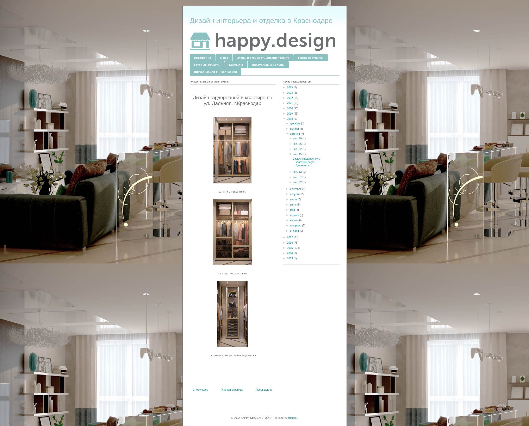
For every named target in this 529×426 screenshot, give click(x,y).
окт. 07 (298, 177)
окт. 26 (298, 143)
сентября (296, 188)
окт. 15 (298, 154)
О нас (224, 57)
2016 (290, 242)
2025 (290, 87)
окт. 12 (298, 171)
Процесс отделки (311, 57)
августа (295, 194)
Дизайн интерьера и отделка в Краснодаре (261, 20)
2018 (290, 118)
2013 (290, 258)
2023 (290, 92)
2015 (290, 247)
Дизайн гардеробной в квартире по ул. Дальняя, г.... (306, 162)
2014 (290, 253)
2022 (290, 97)
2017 (290, 237)
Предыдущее (264, 389)
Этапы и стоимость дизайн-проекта (263, 57)
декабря (295, 123)
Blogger (292, 417)
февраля (296, 225)
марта (294, 220)
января (295, 230)
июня (293, 204)
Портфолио (202, 57)
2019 (290, 113)
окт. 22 (298, 149)
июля (294, 199)
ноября (295, 128)
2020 (290, 108)
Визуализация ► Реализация (215, 71)
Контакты (236, 64)
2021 (290, 103)
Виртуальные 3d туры (268, 64)
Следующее (200, 389)
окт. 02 (298, 182)
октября (295, 133)
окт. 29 (298, 138)
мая (293, 209)
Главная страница (232, 389)
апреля (295, 215)
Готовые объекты (207, 64)
